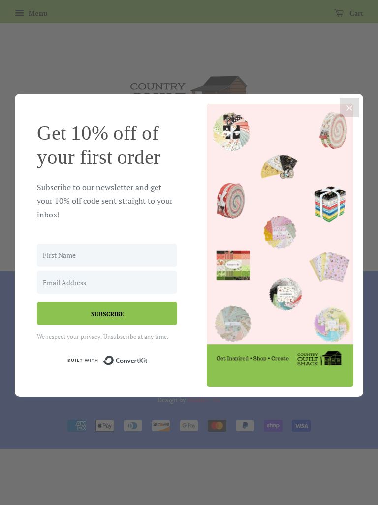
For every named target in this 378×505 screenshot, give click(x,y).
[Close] (349, 107)
